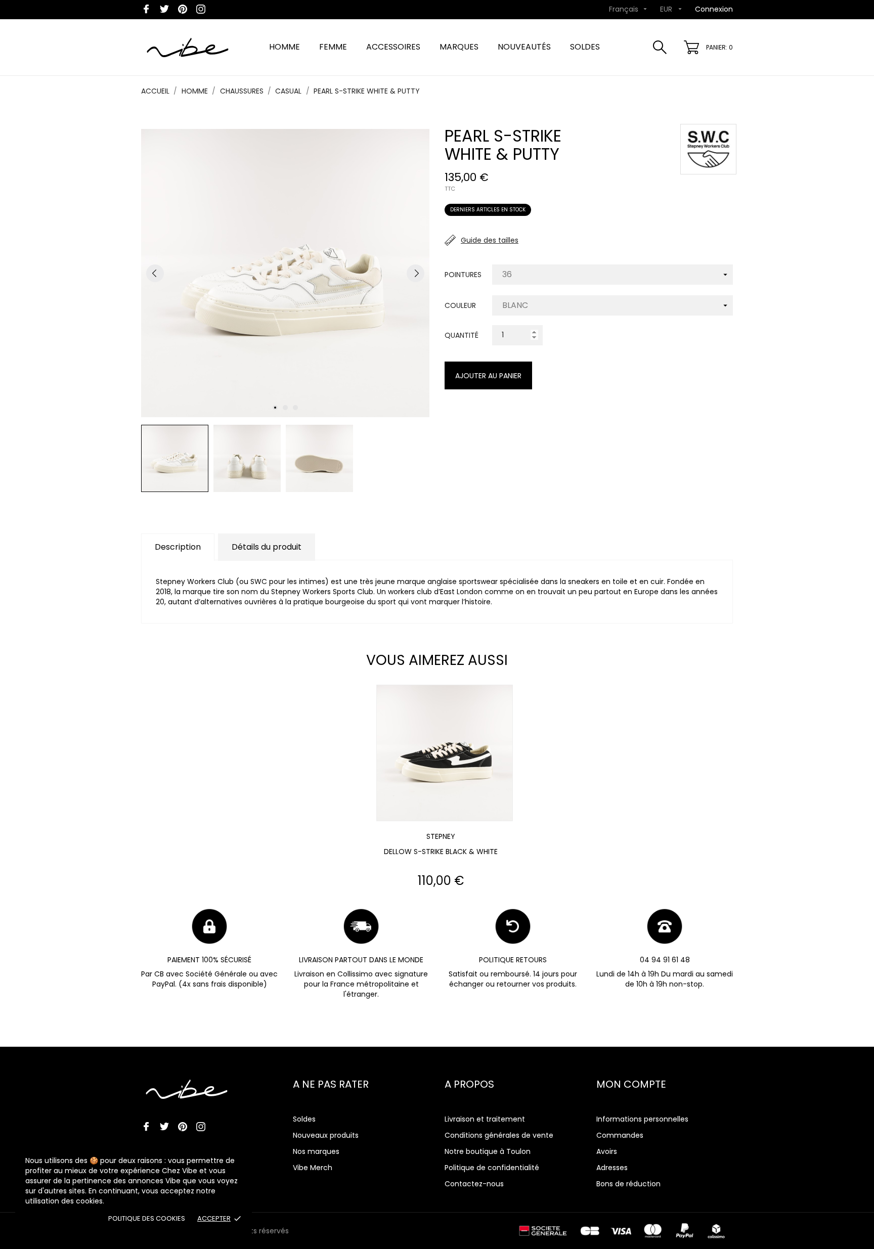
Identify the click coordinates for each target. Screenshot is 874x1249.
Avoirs (606, 1151)
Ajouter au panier (488, 376)
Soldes (304, 1119)
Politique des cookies (146, 1218)
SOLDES (585, 47)
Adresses (612, 1168)
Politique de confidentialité (492, 1168)
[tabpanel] (285, 273)
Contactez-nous (474, 1184)
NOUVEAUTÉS (524, 47)
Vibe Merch (312, 1168)
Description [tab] (178, 547)
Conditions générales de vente (499, 1135)
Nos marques (316, 1151)
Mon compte (631, 1084)
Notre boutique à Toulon (488, 1151)
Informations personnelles (642, 1119)
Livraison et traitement (485, 1119)
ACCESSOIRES (393, 47)
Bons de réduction (628, 1184)
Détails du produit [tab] (266, 547)
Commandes (619, 1135)
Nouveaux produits (326, 1135)
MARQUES (459, 47)
